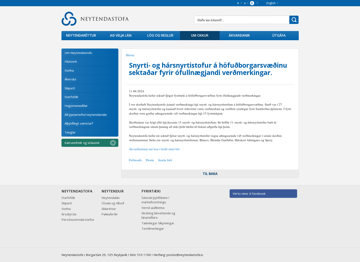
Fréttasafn (135, 160)
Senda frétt (165, 160)
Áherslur (70, 79)
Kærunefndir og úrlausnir (82, 143)
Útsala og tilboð (112, 203)
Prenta (150, 160)
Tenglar (70, 132)
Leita (294, 20)
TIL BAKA (210, 173)
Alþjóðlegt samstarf (79, 123)
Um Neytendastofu (78, 53)
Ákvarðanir (239, 35)
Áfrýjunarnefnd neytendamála (86, 114)
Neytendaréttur (81, 35)
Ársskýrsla (68, 214)
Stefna (69, 70)
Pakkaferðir (109, 214)
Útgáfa (279, 35)
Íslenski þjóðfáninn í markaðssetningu (155, 200)
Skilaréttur (108, 209)
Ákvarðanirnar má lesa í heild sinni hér (154, 149)
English (271, 3)
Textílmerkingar (152, 228)
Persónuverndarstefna (77, 219)
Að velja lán (120, 35)
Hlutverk (71, 61)
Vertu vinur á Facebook (249, 193)
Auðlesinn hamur (252, 3)
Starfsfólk (71, 97)
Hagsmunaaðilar (76, 106)
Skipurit (70, 88)
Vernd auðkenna (152, 208)
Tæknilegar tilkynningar (157, 223)
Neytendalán (110, 198)
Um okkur (199, 35)
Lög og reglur (160, 35)
